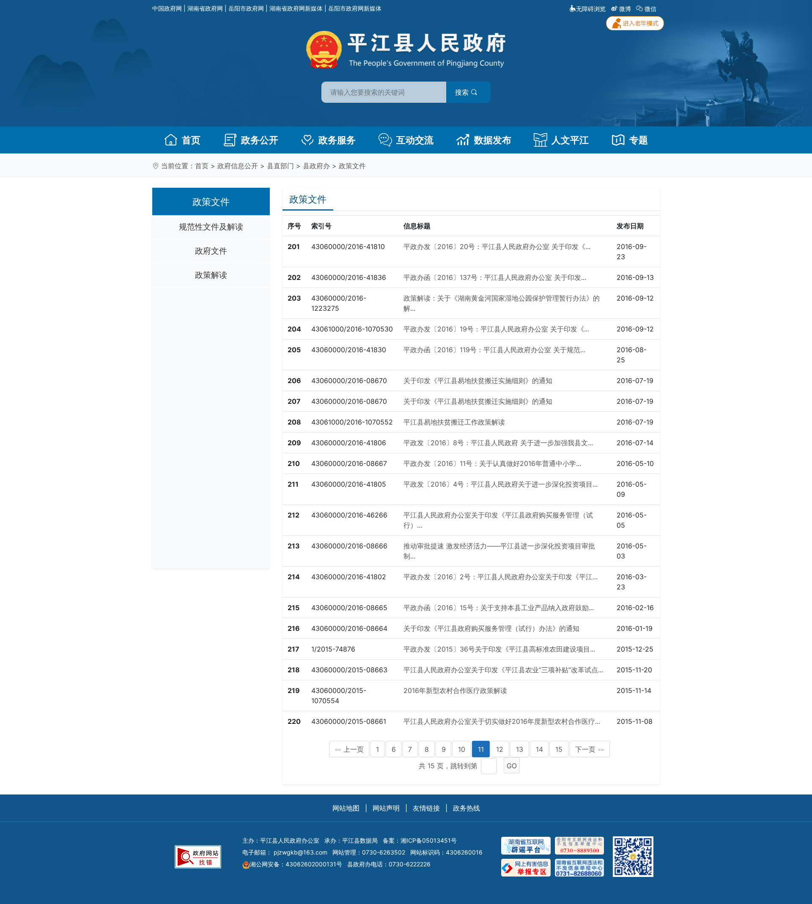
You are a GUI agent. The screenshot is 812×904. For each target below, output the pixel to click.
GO (512, 766)
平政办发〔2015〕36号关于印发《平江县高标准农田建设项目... (499, 649)
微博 (625, 8)
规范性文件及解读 (211, 227)
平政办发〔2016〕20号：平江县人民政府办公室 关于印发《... (496, 246)
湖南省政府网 (205, 8)
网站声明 (386, 808)
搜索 (463, 92)
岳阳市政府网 (246, 8)
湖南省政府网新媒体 (296, 8)
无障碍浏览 (591, 8)
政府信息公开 (237, 166)
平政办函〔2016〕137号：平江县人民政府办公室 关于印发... (494, 277)
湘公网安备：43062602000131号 (296, 864)
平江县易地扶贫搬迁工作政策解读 (454, 422)
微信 (650, 8)
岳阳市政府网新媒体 (354, 8)
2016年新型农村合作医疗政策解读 (455, 690)
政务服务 (337, 139)
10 (461, 749)
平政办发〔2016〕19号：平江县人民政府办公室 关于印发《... (496, 329)
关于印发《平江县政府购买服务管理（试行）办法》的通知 (491, 628)
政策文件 (352, 166)
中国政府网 (167, 8)
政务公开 (259, 139)
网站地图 (345, 808)
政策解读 (211, 275)
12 (499, 749)
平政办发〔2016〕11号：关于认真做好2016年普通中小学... (492, 463)
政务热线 (466, 808)
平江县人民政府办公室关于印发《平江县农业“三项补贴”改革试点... (503, 670)
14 (539, 749)
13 (519, 749)
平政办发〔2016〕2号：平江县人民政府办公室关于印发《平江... (500, 577)
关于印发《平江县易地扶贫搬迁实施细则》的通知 (477, 380)
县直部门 (280, 166)
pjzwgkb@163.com (300, 852)
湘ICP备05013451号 (429, 840)
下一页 (589, 749)
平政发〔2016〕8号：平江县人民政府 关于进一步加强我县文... (498, 442)
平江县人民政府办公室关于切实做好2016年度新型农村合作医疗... (501, 721)
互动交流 (414, 139)
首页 (191, 139)
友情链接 (426, 808)
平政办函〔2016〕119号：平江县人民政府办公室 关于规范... (494, 349)
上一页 (349, 749)
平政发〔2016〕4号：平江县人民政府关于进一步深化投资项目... (500, 484)
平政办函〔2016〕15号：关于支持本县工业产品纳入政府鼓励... (498, 607)
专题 (638, 139)
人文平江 (570, 139)
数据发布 (492, 139)
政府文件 (211, 251)
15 (558, 749)
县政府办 (316, 166)
